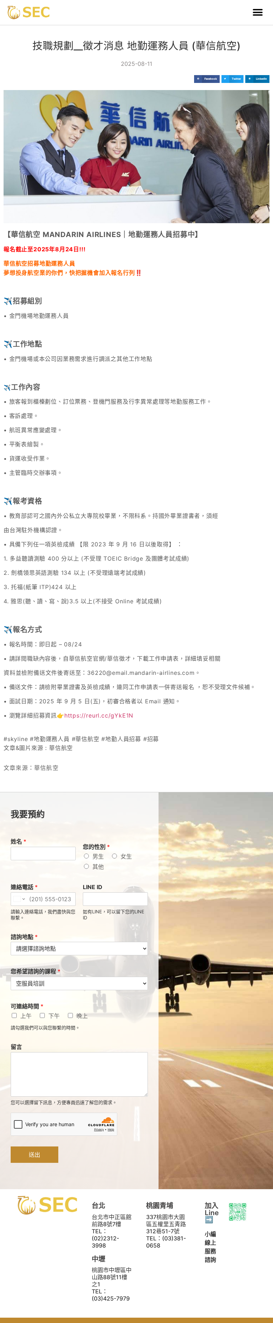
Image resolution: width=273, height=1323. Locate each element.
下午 (54, 1015)
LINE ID (92, 887)
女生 (126, 856)
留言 (16, 1046)
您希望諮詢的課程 (35, 971)
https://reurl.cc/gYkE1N (98, 715)
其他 (98, 866)
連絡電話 (24, 887)
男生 (98, 856)
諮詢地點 (24, 936)
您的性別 (96, 846)
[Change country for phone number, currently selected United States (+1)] (19, 899)
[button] (258, 13)
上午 (26, 1015)
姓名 (18, 841)
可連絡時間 (27, 1006)
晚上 (82, 1015)
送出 (34, 1154)
